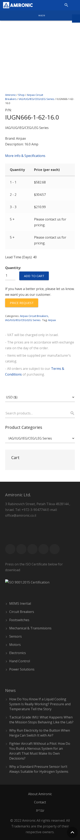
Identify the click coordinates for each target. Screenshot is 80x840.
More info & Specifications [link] (25, 155)
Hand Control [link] (19, 661)
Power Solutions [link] (21, 669)
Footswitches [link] (19, 620)
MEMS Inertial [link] (20, 603)
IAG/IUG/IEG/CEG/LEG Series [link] (36, 99)
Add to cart (34, 276)
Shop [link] (21, 95)
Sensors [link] (15, 636)
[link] (18, 5)
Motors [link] (15, 644)
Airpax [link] (52, 320)
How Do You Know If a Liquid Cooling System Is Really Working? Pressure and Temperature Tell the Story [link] (40, 704)
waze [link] (41, 15)
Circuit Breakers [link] (21, 611)
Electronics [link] (17, 653)
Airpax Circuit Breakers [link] (34, 316)
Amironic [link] (10, 95)
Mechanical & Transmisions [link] (30, 628)
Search (70, 413)
